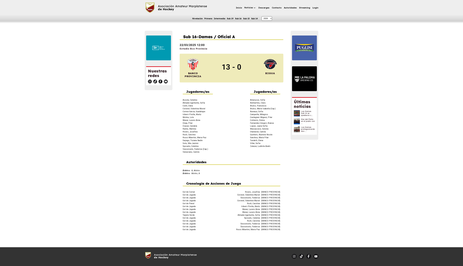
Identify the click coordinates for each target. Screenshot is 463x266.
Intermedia (219, 18)
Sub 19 (230, 18)
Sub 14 (254, 18)
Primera (208, 18)
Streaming (304, 7)
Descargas (264, 7)
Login (315, 7)
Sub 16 (238, 18)
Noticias (248, 7)
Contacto (277, 7)
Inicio (239, 7)
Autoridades (290, 7)
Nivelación (197, 18)
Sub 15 (246, 18)
